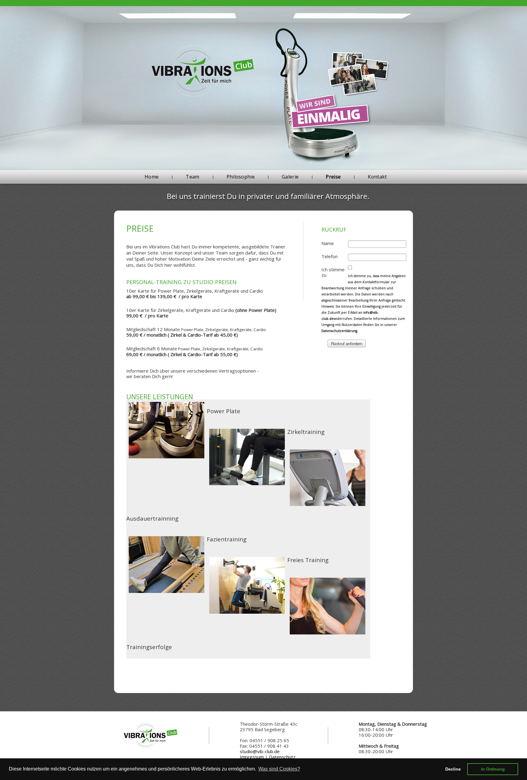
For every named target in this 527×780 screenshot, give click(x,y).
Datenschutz (282, 757)
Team (192, 176)
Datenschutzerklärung (339, 331)
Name (327, 243)
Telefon (329, 256)
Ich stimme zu (333, 272)
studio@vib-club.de (260, 751)
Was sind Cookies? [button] (279, 768)
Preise (333, 176)
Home (152, 176)
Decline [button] (453, 769)
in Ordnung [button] (493, 769)
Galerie (290, 176)
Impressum (252, 757)
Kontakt (377, 176)
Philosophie (241, 176)
